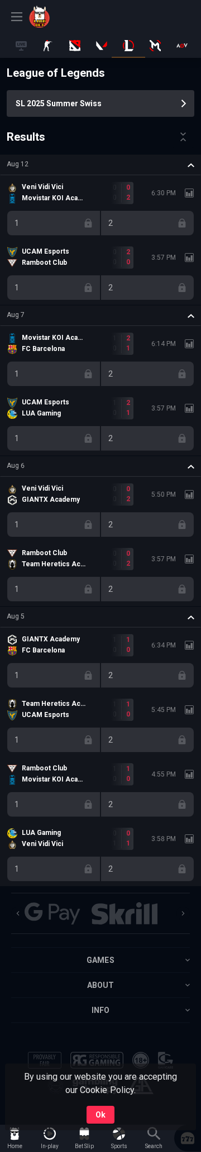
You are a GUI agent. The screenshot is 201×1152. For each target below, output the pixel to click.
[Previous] (18, 913)
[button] (100, 165)
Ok (100, 1114)
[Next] (183, 913)
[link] (54, 17)
